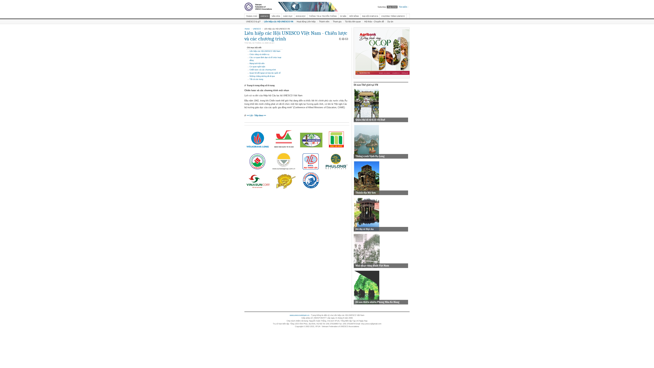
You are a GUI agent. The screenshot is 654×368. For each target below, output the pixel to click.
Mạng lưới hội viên (257, 63)
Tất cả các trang (256, 79)
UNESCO (257, 29)
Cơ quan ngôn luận (257, 67)
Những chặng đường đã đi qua (262, 76)
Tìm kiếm (403, 7)
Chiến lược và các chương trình (263, 70)
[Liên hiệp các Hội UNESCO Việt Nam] (291, 7)
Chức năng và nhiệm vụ (259, 54)
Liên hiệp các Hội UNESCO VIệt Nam (265, 51)
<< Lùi (250, 115)
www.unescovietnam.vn (299, 315)
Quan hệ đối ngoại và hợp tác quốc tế (265, 73)
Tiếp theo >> (260, 115)
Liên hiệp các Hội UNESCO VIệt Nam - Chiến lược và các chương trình (295, 36)
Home (247, 29)
